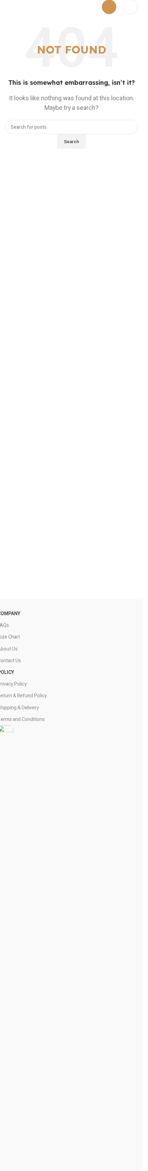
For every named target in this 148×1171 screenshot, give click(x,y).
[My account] (130, 7)
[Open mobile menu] (109, 7)
